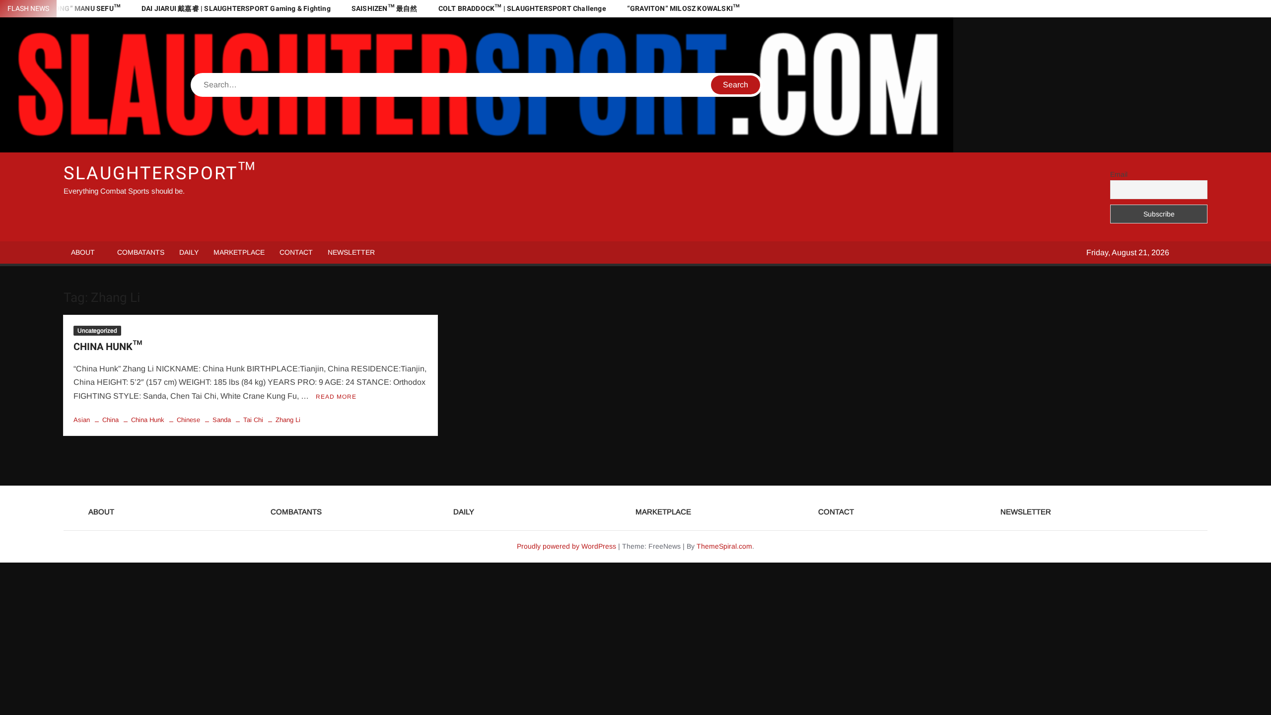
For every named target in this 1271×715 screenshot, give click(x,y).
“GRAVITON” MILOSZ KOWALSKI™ (683, 8)
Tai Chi (253, 420)
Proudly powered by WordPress (566, 546)
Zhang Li (288, 420)
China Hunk (147, 420)
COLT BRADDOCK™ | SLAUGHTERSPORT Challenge (522, 8)
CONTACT (296, 252)
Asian (81, 420)
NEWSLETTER (351, 252)
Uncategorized (97, 330)
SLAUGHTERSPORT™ (160, 173)
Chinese (188, 420)
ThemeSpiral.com (724, 546)
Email (1119, 174)
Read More (336, 396)
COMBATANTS (140, 252)
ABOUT (83, 252)
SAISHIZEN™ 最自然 (385, 8)
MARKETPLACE (239, 252)
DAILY (189, 252)
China (110, 420)
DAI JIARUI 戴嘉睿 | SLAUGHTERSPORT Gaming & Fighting (236, 8)
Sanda (221, 420)
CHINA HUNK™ (107, 347)
